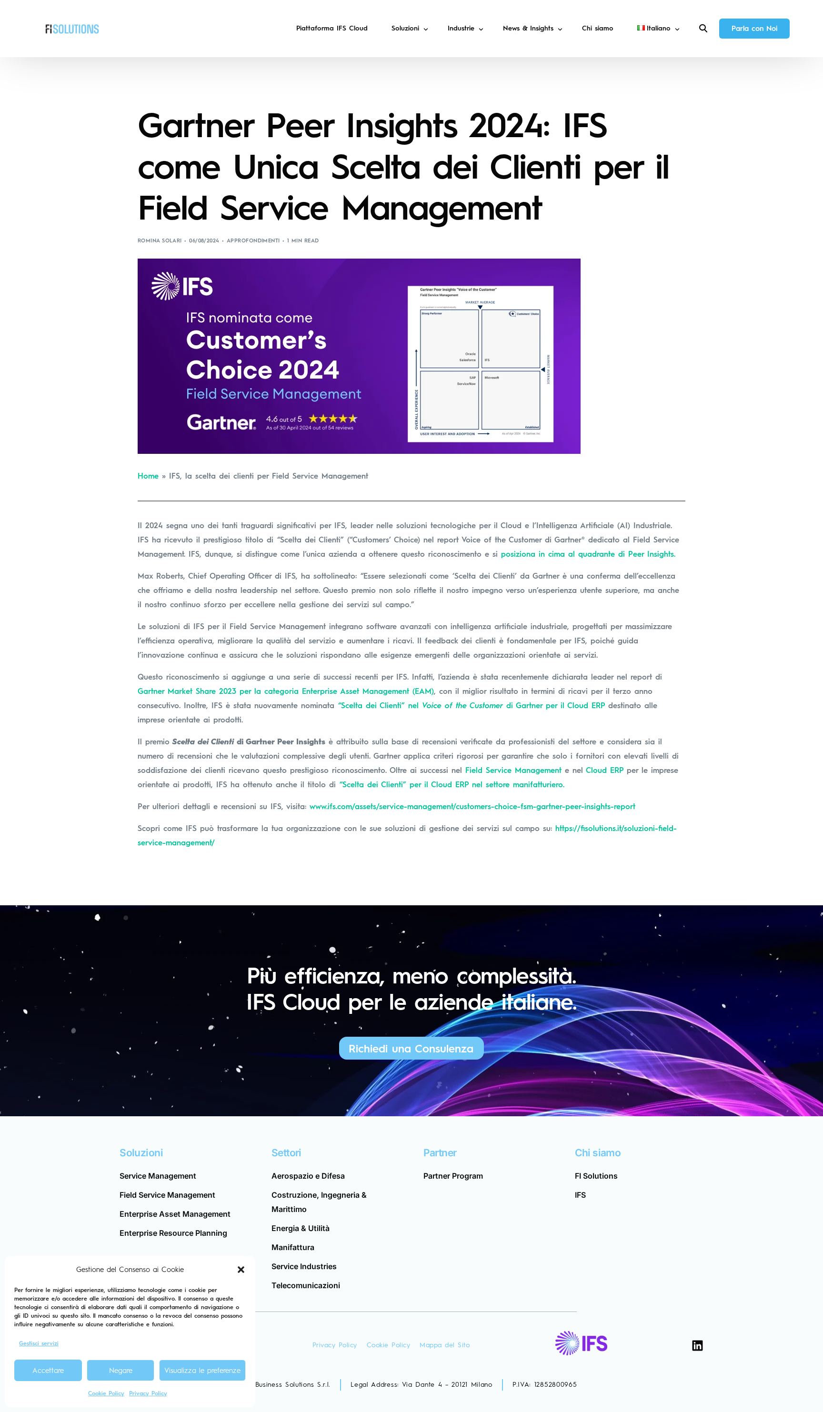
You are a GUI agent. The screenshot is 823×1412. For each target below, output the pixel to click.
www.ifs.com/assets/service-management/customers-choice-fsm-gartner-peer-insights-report (472, 806)
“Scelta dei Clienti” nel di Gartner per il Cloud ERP (471, 705)
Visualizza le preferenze (202, 1370)
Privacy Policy (148, 1393)
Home (148, 476)
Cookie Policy (106, 1393)
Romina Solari (160, 241)
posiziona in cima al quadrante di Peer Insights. (588, 554)
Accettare (48, 1370)
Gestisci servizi (39, 1343)
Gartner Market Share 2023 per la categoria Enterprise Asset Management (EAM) (286, 691)
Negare (120, 1370)
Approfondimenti (253, 241)
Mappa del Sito (445, 1345)
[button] (241, 1269)
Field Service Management (513, 770)
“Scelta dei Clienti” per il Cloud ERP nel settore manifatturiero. (452, 784)
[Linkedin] (697, 1345)
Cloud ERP (604, 770)
